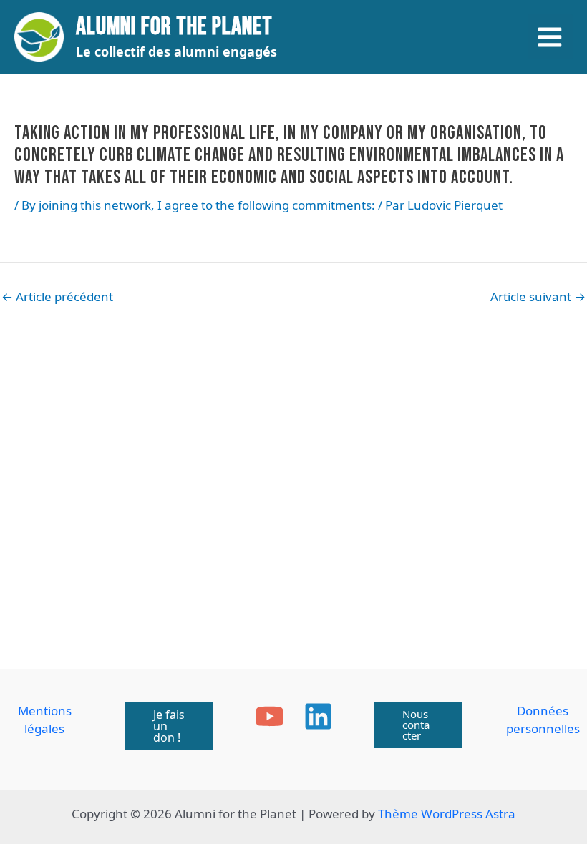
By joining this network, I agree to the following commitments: (198, 205)
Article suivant (538, 296)
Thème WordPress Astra (446, 813)
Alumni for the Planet (174, 26)
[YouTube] (269, 716)
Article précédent (57, 296)
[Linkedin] (318, 716)
